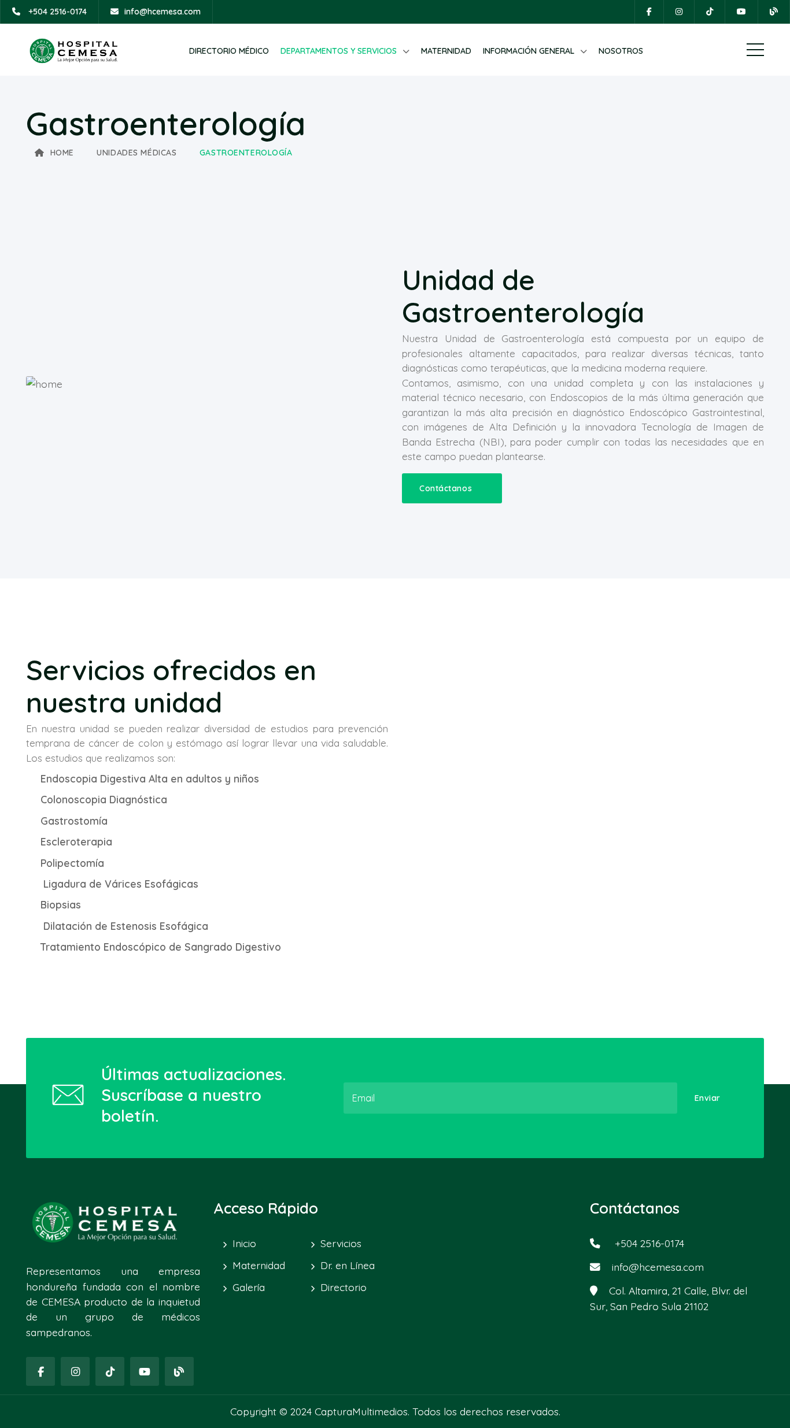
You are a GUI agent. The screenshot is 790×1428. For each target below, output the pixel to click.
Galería (248, 1287)
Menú (755, 49)
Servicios (340, 1243)
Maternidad (258, 1265)
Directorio (343, 1287)
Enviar (708, 1098)
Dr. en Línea (347, 1265)
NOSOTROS (621, 51)
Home (62, 152)
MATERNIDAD (446, 51)
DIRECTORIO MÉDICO (229, 51)
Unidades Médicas (136, 152)
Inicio (244, 1243)
